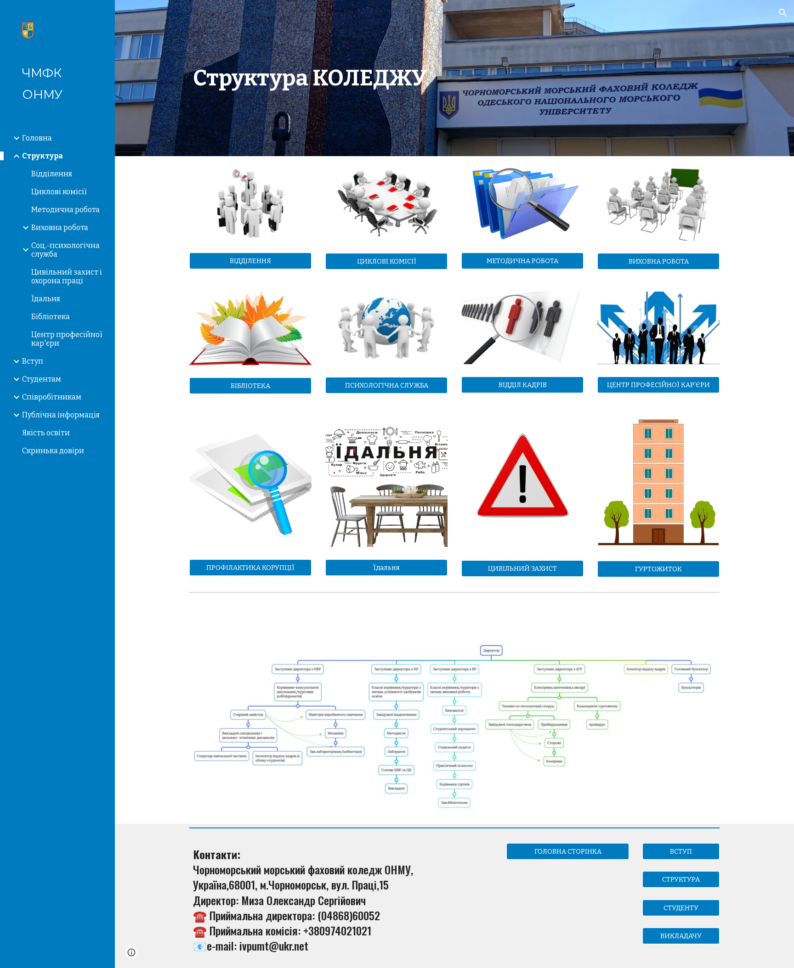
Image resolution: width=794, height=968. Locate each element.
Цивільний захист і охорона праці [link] (66, 276)
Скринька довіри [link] (53, 450)
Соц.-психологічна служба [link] (65, 250)
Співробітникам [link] (51, 397)
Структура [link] (42, 156)
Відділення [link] (51, 173)
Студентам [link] (41, 379)
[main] (454, 78)
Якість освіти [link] (46, 432)
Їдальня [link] (45, 298)
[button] (783, 13)
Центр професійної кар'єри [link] (66, 339)
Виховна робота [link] (59, 227)
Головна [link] (37, 138)
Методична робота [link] (65, 209)
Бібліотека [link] (50, 316)
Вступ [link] (32, 361)
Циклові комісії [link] (59, 191)
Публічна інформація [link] (61, 415)
